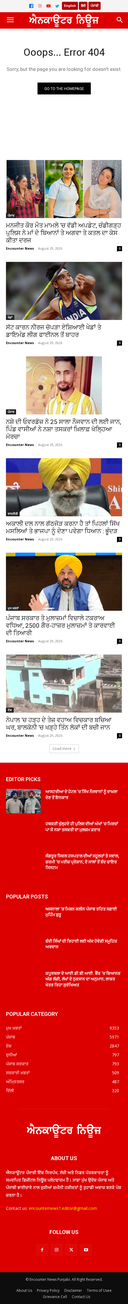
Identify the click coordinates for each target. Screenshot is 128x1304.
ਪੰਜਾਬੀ (94, 5)
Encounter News (20, 248)
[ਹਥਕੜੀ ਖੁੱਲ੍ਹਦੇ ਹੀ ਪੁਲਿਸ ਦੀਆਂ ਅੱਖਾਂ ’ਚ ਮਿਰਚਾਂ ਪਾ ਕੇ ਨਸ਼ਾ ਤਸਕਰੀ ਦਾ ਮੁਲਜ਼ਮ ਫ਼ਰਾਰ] (23, 833)
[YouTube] (48, 6)
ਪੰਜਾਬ (11, 215)
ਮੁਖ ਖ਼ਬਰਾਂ (13, 608)
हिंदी (83, 5)
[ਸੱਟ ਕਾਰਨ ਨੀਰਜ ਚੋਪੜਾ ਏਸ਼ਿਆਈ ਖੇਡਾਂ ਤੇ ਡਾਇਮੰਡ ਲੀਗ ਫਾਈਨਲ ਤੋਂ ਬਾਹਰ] (64, 291)
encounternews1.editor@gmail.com (63, 1208)
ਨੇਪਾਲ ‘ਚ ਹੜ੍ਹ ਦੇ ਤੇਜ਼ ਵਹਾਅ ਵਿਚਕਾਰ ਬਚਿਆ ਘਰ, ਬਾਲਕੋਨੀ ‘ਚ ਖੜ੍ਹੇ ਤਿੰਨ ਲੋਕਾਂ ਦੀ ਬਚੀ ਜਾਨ (59, 723)
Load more (62, 748)
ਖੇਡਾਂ (10, 317)
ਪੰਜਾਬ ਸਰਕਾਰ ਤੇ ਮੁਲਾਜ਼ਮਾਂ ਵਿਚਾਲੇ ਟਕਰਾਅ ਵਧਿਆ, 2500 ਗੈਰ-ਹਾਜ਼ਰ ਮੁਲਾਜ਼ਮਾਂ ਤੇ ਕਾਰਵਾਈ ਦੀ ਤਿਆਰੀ (60, 626)
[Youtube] (86, 1250)
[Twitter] (57, 6)
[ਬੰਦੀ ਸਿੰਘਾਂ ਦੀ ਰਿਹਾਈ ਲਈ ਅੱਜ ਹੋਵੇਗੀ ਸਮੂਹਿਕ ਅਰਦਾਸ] (23, 950)
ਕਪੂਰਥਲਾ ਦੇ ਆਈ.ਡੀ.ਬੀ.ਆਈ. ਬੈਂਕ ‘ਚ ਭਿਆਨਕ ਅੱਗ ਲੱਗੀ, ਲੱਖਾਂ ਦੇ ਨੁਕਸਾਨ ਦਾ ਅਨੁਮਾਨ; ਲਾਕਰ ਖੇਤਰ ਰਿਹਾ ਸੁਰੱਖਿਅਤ (83, 979)
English (70, 5)
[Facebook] (31, 6)
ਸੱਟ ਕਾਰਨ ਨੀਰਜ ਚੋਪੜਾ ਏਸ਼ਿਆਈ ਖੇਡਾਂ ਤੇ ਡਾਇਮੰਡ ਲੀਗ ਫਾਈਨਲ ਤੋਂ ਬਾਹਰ (53, 331)
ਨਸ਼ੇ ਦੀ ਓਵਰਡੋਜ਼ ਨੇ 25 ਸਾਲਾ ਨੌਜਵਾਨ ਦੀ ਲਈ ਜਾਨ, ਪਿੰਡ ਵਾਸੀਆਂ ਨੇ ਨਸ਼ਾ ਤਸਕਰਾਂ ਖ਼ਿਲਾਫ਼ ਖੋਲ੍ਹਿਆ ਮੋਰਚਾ (63, 429)
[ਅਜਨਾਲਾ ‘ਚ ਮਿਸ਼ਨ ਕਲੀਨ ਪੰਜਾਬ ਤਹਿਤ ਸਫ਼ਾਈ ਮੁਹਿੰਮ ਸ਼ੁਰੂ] (23, 918)
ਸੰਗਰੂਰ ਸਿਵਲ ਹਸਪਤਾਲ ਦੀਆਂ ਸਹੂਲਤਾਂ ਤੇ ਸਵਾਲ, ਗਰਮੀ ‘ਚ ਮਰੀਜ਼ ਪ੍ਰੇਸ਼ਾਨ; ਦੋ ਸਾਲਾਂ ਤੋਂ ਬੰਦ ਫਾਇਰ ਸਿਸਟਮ (82, 862)
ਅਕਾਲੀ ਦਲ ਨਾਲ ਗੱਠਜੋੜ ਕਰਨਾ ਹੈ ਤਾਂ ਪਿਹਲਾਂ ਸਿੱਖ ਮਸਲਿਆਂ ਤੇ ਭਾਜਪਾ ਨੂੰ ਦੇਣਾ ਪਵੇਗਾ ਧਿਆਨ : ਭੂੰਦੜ (63, 527)
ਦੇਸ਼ (10, 710)
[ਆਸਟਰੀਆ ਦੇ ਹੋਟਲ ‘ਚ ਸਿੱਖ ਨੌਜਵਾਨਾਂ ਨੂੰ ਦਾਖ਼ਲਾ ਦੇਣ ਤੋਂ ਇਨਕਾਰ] (23, 801)
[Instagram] (40, 6)
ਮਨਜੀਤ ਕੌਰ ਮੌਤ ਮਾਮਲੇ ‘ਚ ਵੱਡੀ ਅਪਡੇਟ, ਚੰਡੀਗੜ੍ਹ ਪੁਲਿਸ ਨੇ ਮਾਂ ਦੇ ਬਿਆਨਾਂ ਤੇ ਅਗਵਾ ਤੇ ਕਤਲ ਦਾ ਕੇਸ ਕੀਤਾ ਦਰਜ (63, 233)
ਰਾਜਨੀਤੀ (13, 514)
